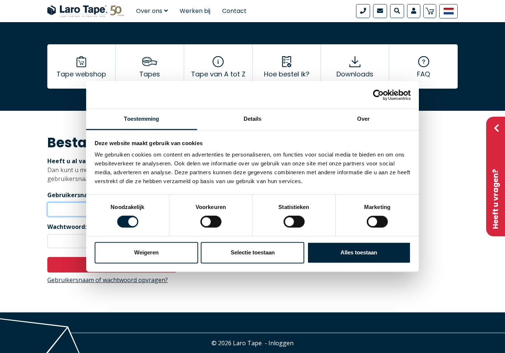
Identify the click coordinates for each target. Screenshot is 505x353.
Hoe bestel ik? (286, 74)
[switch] (210, 222)
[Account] (413, 11)
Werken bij (195, 11)
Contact (234, 11)
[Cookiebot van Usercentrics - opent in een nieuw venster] (378, 94)
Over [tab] (363, 119)
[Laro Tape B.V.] (85, 10)
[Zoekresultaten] (397, 11)
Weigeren (146, 252)
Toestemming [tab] (141, 119)
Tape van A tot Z (218, 74)
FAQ (423, 74)
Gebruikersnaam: (73, 195)
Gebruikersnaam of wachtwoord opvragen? (107, 280)
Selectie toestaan (253, 252)
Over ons (149, 11)
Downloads (354, 74)
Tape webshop (81, 74)
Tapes (149, 74)
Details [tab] (253, 119)
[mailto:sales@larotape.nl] (380, 11)
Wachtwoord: (67, 227)
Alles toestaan (358, 252)
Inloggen (281, 343)
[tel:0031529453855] (363, 11)
